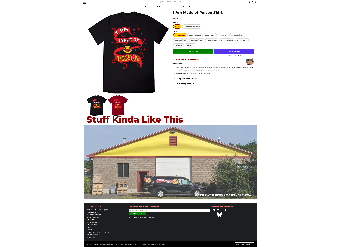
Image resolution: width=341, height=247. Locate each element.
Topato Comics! (92, 222)
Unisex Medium (195, 35)
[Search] (252, 2)
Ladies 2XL (190, 45)
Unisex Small (180, 35)
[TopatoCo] (170, 2)
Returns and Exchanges (94, 215)
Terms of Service (92, 234)
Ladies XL (178, 45)
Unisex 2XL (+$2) (237, 35)
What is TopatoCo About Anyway (97, 210)
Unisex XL (223, 35)
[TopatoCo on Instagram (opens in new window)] (221, 211)
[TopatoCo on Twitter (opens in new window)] (214, 211)
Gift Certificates (92, 225)
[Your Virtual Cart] (256, 2)
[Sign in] (249, 2)
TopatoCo (102, 244)
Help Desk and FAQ (93, 212)
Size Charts (90, 220)
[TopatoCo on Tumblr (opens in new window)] (225, 211)
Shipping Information (93, 217)
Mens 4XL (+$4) (196, 40)
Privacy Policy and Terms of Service (98, 232)
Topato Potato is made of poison (186, 59)
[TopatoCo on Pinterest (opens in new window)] (218, 211)
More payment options (234, 55)
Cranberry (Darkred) (192, 26)
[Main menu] (84, 3)
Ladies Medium (227, 40)
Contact (89, 229)
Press (88, 227)
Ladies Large (242, 40)
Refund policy (91, 237)
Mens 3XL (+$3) (180, 40)
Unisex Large (210, 35)
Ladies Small (212, 40)
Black (177, 26)
